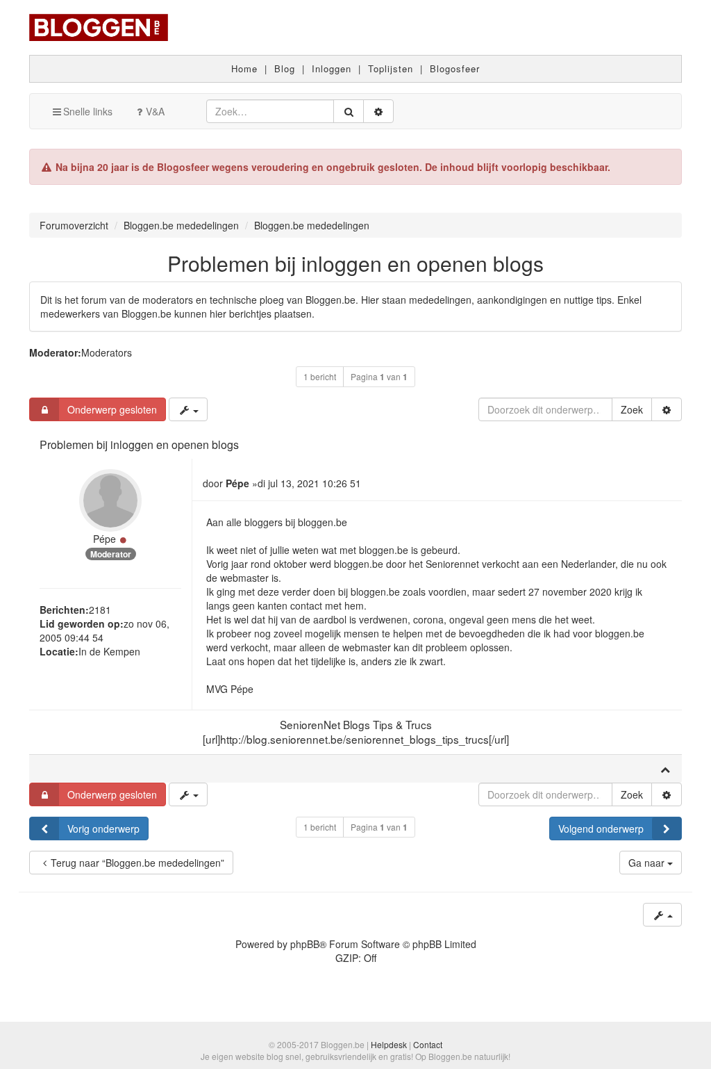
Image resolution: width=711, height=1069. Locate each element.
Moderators (106, 352)
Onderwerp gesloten (112, 409)
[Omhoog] (665, 769)
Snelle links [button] (87, 111)
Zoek (632, 409)
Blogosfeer (455, 68)
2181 (100, 610)
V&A (155, 111)
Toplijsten (390, 68)
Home (244, 68)
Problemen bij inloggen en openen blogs (355, 263)
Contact (427, 1044)
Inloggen (331, 68)
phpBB (304, 944)
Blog (284, 68)
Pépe (104, 539)
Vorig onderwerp (103, 828)
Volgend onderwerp (601, 828)
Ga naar (647, 863)
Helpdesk (389, 1044)
